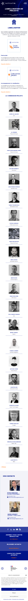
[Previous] (2, 568)
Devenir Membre (13, 548)
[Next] (25, 568)
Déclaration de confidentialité (18, 599)
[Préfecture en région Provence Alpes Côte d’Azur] (14, 568)
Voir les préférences (14, 596)
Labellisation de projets (18, 14)
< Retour (3, 467)
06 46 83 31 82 (12, 517)
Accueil (5, 14)
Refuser (14, 592)
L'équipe (13, 557)
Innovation (10, 14)
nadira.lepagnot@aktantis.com (16, 518)
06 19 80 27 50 (12, 496)
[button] (26, 575)
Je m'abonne (13, 539)
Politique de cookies (7, 599)
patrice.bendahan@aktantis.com (16, 497)
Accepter (14, 589)
